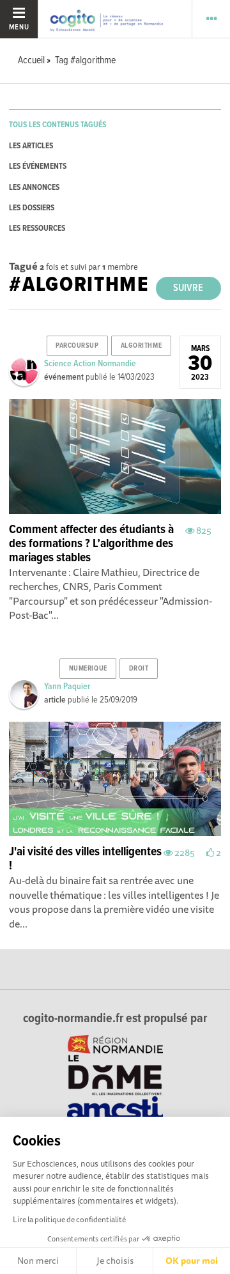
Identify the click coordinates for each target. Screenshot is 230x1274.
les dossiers (31, 208)
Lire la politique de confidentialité (69, 1219)
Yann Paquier (67, 686)
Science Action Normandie (90, 363)
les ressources (37, 228)
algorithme (141, 345)
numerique (88, 668)
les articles (31, 146)
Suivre (188, 288)
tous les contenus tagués (57, 125)
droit (139, 668)
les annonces (34, 187)
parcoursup (77, 345)
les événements (37, 166)
